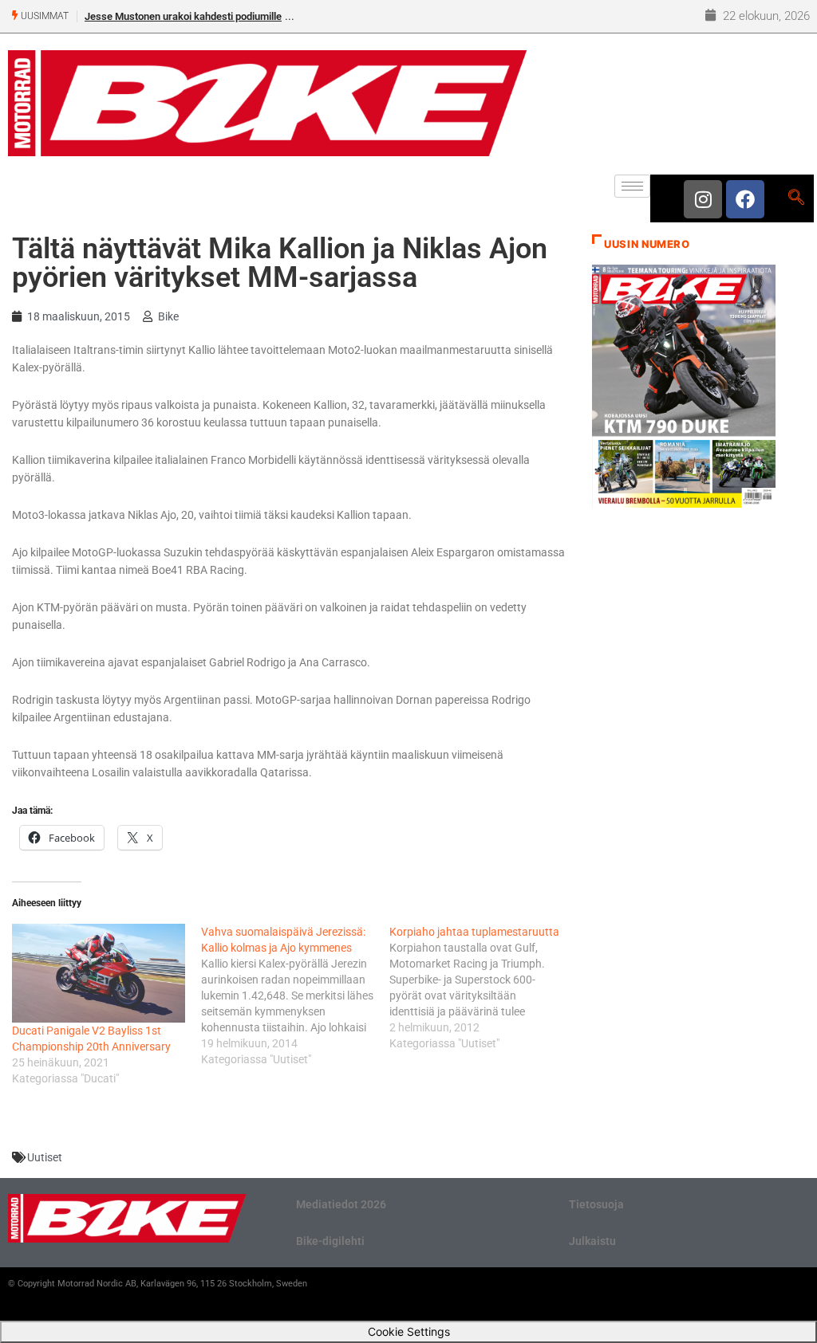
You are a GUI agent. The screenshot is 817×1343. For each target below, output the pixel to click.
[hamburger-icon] (632, 186)
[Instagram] (703, 199)
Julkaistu (592, 1241)
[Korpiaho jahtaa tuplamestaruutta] (483, 987)
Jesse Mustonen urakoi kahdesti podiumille (183, 16)
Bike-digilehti (330, 1241)
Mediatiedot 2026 (341, 1204)
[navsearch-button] (796, 198)
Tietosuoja (596, 1204)
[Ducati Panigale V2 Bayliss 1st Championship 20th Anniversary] (98, 973)
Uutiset (44, 1157)
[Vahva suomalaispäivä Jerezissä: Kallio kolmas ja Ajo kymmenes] (295, 995)
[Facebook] (745, 199)
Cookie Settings (409, 1331)
